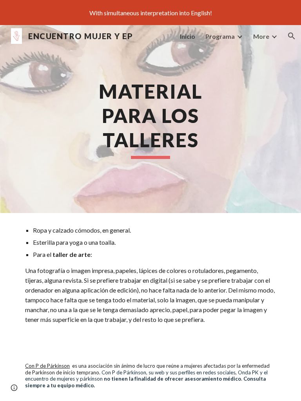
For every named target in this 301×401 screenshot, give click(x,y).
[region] (150, 12)
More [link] (261, 36)
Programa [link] (220, 36)
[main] (150, 119)
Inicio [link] (187, 36)
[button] (291, 36)
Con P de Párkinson (47, 366)
